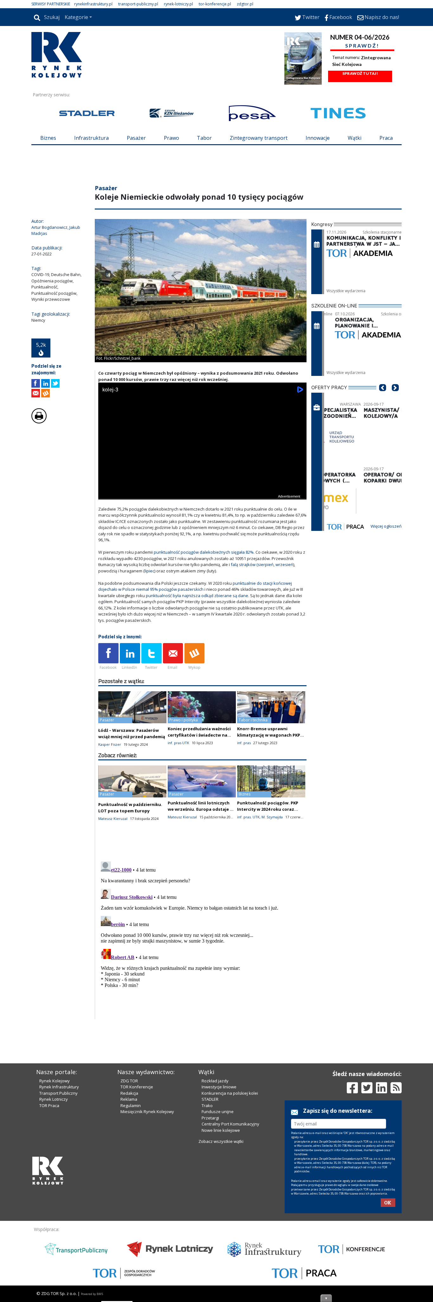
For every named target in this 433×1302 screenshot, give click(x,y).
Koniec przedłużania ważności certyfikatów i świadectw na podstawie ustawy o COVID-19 (199, 735)
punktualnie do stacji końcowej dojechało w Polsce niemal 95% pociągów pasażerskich (195, 586)
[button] (382, 397)
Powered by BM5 (92, 1294)
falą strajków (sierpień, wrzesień (262, 564)
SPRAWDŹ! (362, 45)
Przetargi (210, 1118)
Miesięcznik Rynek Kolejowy (147, 1111)
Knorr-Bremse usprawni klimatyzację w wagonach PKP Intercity (268, 735)
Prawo (171, 137)
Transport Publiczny (58, 1093)
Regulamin (130, 1105)
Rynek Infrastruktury (59, 1087)
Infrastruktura (91, 137)
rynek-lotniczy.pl (178, 4)
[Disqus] (202, 938)
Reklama (128, 1099)
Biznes (48, 137)
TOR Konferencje (136, 1087)
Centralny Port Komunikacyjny (230, 1124)
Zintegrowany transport (259, 137)
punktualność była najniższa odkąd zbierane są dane (197, 595)
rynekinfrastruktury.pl (93, 4)
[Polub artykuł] (35, 383)
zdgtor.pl (245, 4)
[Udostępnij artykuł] (45, 383)
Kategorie (76, 17)
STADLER (210, 1099)
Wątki (354, 137)
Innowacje (318, 137)
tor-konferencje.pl (215, 4)
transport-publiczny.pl (138, 4)
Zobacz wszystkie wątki (220, 1141)
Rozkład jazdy (215, 1081)
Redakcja (129, 1093)
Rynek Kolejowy (54, 1081)
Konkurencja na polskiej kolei (230, 1093)
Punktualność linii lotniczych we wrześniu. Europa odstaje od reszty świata (202, 809)
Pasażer (136, 137)
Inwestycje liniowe (219, 1087)
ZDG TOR (129, 1081)
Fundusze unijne (218, 1111)
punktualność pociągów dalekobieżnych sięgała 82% (204, 552)
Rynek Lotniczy (53, 1099)
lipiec (149, 571)
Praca (386, 137)
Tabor (204, 137)
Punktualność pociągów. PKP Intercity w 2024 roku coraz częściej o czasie (267, 809)
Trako (207, 1105)
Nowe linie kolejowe (221, 1130)
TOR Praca (49, 1105)
